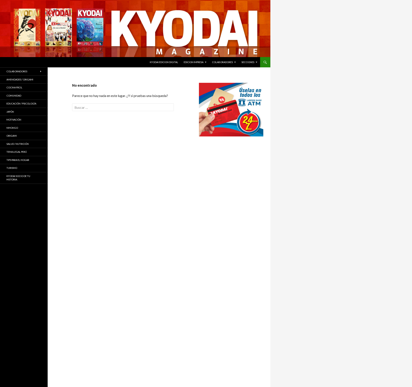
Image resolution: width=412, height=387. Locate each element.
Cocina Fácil (14, 87)
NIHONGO (12, 127)
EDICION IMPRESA (193, 62)
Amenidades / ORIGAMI (19, 79)
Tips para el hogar (17, 160)
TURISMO (11, 167)
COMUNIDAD (13, 95)
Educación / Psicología (21, 103)
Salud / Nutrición (17, 143)
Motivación (13, 119)
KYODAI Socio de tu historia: (18, 178)
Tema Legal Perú (16, 151)
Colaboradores (222, 62)
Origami (11, 135)
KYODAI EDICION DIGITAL (164, 62)
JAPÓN (10, 111)
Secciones (247, 62)
